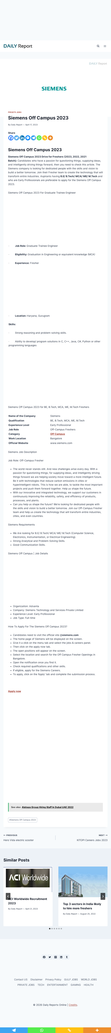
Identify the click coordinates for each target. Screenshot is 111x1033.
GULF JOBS (71, 979)
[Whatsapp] (39, 137)
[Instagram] (55, 957)
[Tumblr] (66, 957)
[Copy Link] (44, 137)
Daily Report (16, 125)
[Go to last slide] (8, 896)
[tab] (49, 928)
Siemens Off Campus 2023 (22, 820)
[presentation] (28, 879)
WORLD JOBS (89, 979)
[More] (50, 137)
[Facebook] (10, 137)
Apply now (14, 691)
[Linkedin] (22, 137)
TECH (41, 984)
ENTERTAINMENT (57, 984)
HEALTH (89, 984)
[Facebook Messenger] (27, 137)
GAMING (76, 984)
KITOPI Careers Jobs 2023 (92, 838)
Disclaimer (36, 979)
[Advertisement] (55, 20)
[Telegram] (33, 137)
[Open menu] (105, 46)
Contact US (20, 979)
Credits (73, 1004)
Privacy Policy (53, 979)
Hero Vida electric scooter (18, 838)
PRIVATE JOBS (14, 112)
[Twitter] (16, 137)
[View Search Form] (98, 46)
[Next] (103, 896)
